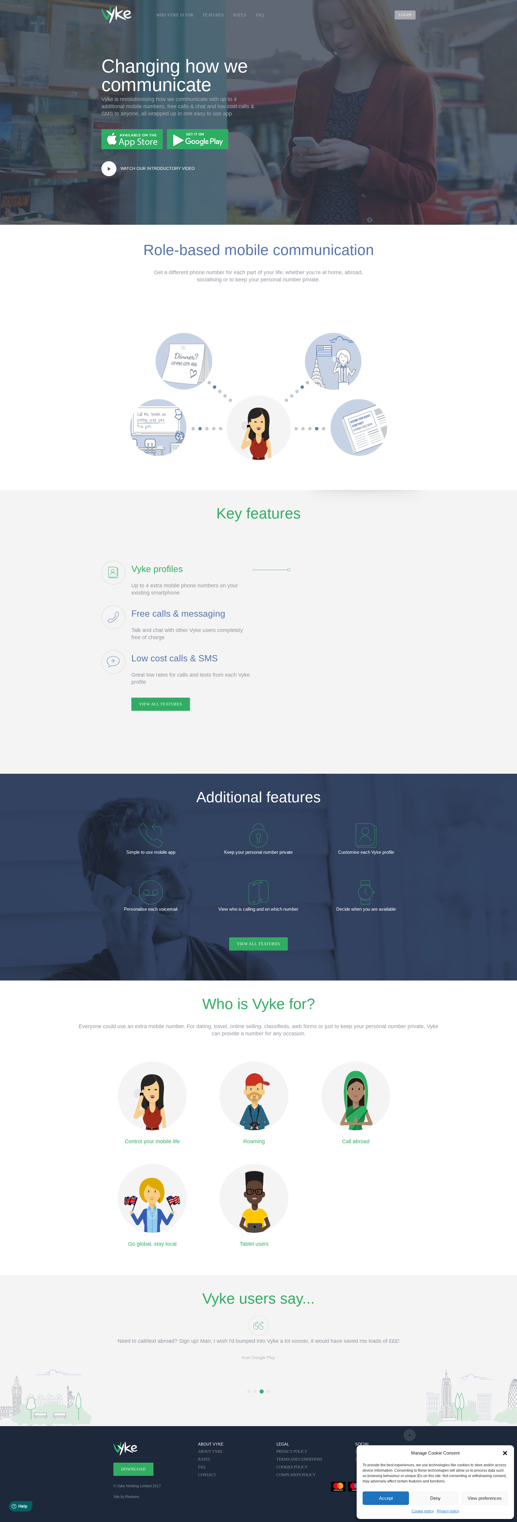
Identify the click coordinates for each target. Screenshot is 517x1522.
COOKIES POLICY (292, 1467)
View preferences (485, 1498)
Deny (435, 1498)
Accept (386, 1498)
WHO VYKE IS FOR (174, 15)
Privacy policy (448, 1511)
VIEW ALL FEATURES (160, 704)
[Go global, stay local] (152, 1198)
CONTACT (207, 1475)
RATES (239, 15)
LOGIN (405, 15)
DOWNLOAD (133, 1469)
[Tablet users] (254, 1198)
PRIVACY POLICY (291, 1451)
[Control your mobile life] (152, 1095)
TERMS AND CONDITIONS (299, 1459)
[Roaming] (254, 1095)
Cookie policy (423, 1511)
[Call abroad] (356, 1095)
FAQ (260, 15)
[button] (505, 1453)
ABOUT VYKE (210, 1451)
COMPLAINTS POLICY (296, 1475)
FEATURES (213, 15)
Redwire (132, 1497)
